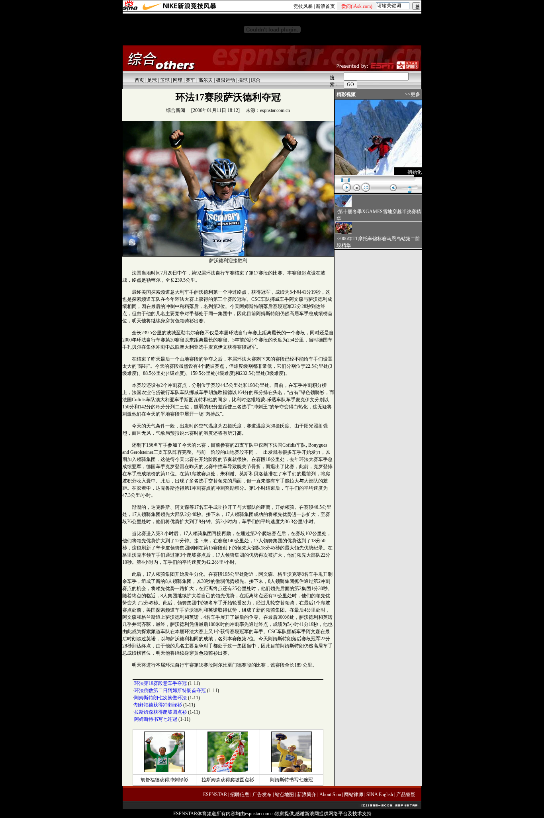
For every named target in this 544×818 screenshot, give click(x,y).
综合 (255, 80)
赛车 (190, 80)
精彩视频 (346, 94)
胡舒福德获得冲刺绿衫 (158, 705)
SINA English (379, 794)
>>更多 (412, 94)
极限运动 (225, 80)
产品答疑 (405, 794)
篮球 (165, 80)
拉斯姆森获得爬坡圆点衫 (160, 712)
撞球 (243, 80)
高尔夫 (205, 80)
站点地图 (284, 794)
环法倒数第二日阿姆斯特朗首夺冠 (170, 690)
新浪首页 (325, 6)
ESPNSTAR (215, 794)
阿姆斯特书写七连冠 (155, 719)
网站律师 (353, 794)
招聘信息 (239, 794)
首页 (139, 80)
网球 (177, 80)
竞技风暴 (303, 6)
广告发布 (262, 794)
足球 (152, 80)
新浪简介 (306, 794)
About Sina (330, 794)
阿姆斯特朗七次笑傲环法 (160, 697)
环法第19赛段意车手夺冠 (160, 683)
